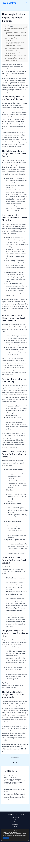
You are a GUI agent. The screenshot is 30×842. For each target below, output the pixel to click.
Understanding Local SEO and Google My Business (16, 33)
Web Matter (9, 2)
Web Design (15, 817)
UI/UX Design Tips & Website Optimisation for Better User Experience (15, 782)
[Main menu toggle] (26, 2)
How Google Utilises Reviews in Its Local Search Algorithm (15, 39)
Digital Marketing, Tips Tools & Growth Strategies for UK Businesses (13, 779)
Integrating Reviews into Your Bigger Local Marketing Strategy (16, 56)
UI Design (15, 826)
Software (15, 824)
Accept (5, 838)
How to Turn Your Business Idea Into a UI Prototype (14, 776)
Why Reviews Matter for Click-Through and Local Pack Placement (15, 42)
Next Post (15, 762)
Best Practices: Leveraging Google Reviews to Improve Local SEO (16, 49)
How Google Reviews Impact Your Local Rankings (14, 29)
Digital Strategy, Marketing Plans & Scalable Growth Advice (14, 797)
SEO (15, 819)
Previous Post (15, 757)
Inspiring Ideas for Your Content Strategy (14, 790)
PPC (15, 822)
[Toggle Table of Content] (24, 26)
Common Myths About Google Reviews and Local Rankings (15, 52)
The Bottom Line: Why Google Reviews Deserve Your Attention (15, 59)
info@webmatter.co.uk (9, 749)
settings (23, 835)
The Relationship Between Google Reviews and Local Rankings (16, 36)
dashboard (11, 533)
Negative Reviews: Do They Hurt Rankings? (14, 46)
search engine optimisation (18, 71)
